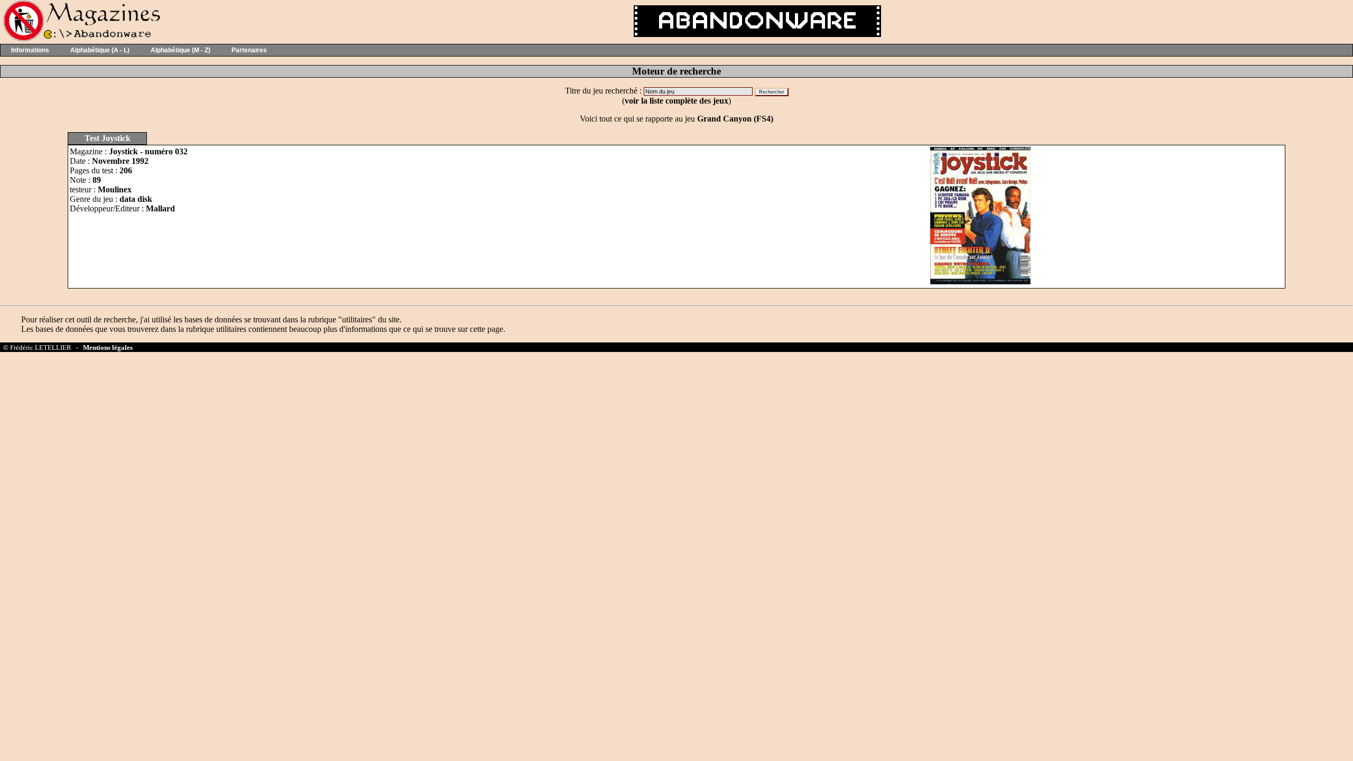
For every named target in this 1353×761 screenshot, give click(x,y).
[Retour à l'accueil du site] (80, 38)
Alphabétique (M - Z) (180, 50)
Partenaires (249, 50)
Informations (30, 50)
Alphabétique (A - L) (99, 50)
